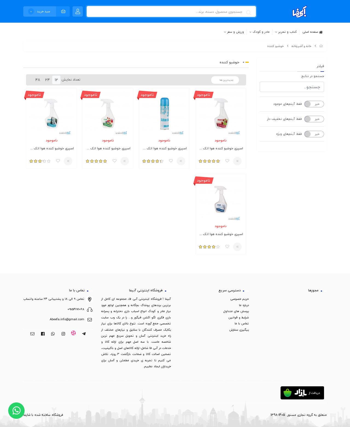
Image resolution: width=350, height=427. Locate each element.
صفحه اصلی (310, 32)
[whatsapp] (52, 334)
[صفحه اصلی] (321, 46)
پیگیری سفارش (239, 329)
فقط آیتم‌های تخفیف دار (284, 119)
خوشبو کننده (275, 46)
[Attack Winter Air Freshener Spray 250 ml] (164, 113)
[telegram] (83, 334)
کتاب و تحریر (287, 32)
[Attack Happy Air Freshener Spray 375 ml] (107, 113)
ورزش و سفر (235, 32)
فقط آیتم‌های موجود (287, 104)
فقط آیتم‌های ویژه (289, 134)
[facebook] (42, 334)
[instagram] (63, 334)
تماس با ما (242, 323)
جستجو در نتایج (312, 76)
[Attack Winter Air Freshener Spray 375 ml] (220, 199)
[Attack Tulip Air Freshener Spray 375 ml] (220, 113)
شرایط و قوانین (239, 317)
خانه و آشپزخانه (301, 46)
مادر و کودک (261, 32)
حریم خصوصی (239, 298)
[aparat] (73, 334)
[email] (32, 334)
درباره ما (244, 305)
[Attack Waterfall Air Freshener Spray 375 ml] (51, 113)
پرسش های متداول (236, 311)
